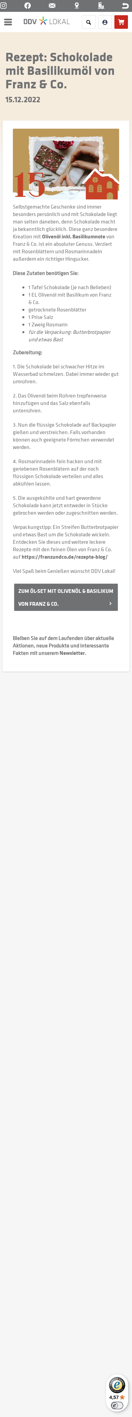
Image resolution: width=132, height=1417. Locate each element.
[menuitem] (10, 22)
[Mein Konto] (105, 22)
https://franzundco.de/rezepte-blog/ (65, 556)
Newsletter (72, 653)
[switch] (117, 1405)
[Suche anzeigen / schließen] (88, 22)
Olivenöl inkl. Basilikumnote (73, 236)
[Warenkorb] (121, 22)
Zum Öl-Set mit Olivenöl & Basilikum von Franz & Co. (65, 597)
